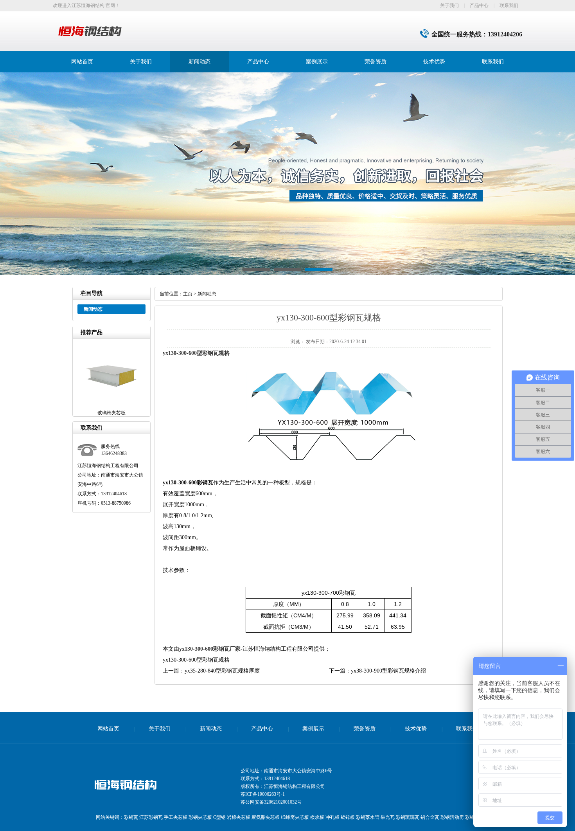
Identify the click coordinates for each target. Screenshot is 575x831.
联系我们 (509, 5)
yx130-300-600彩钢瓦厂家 (210, 649)
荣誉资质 (375, 62)
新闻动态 (199, 62)
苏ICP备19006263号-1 (263, 794)
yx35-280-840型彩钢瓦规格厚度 (222, 671)
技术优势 (434, 62)
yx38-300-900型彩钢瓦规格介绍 (388, 671)
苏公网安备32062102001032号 (271, 802)
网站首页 (82, 62)
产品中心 (479, 5)
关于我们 (449, 5)
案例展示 (317, 62)
